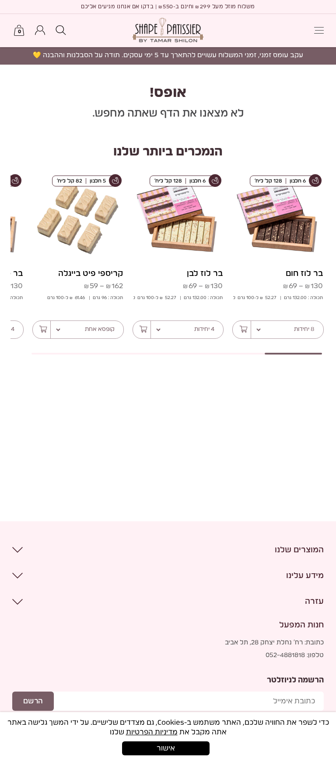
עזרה (314, 602)
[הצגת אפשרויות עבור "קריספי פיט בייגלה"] (42, 329)
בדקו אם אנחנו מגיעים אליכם (117, 6)
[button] (61, 30)
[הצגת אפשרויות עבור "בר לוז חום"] (242, 329)
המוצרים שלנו (299, 550)
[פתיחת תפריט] (319, 30)
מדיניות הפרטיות (152, 732)
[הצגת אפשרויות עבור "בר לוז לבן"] (142, 329)
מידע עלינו (305, 576)
